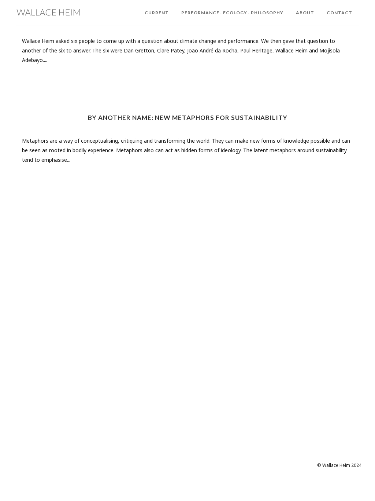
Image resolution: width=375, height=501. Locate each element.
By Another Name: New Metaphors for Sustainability (187, 117)
